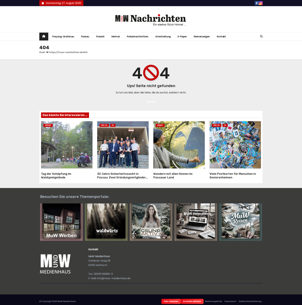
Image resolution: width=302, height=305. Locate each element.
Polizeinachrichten (137, 36)
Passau (85, 36)
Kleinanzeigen (202, 36)
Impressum (230, 301)
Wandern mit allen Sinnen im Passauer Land (173, 175)
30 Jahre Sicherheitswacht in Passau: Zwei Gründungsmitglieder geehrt (121, 177)
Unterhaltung (163, 36)
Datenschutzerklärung (250, 301)
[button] (261, 36)
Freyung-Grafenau (63, 36)
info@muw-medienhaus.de (113, 278)
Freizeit (100, 36)
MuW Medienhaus (67, 301)
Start (42, 52)
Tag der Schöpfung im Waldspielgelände (56, 175)
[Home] (43, 37)
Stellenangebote (213, 301)
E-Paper (182, 36)
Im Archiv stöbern (192, 301)
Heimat (116, 36)
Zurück (151, 101)
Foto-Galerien (171, 301)
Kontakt (221, 36)
